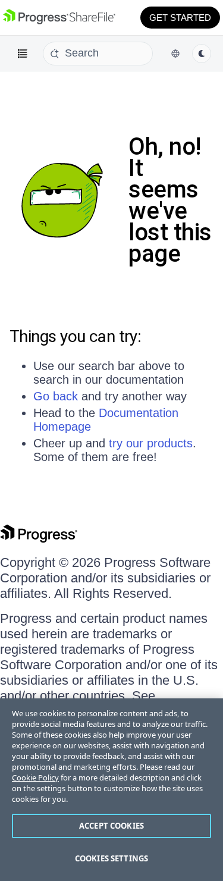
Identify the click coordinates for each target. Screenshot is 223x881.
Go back (55, 396)
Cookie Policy (35, 777)
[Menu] (22, 53)
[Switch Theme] (201, 53)
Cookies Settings (111, 858)
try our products (151, 443)
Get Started (180, 17)
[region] (111, 789)
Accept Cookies (111, 825)
